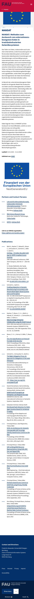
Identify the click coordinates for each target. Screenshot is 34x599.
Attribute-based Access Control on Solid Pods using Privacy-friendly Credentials (17, 485)
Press (3, 569)
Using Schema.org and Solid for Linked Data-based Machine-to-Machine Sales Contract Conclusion (17, 508)
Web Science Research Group (16, 214)
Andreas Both (16, 222)
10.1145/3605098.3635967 (18, 309)
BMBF (13, 156)
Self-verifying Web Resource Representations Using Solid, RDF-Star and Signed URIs (17, 449)
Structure (7, 597)
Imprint (23, 569)
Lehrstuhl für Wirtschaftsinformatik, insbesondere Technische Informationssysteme (18, 204)
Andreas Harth (17, 210)
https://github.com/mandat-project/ (13, 233)
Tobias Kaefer (11, 218)
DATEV (9, 222)
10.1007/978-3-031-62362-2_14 (19, 281)
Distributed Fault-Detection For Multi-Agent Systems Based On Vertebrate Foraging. (18, 409)
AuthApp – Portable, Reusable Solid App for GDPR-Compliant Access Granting (18, 255)
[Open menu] (31, 4)
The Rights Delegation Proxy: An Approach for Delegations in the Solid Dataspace (18, 358)
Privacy (16, 569)
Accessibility (5, 573)
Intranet (9, 569)
